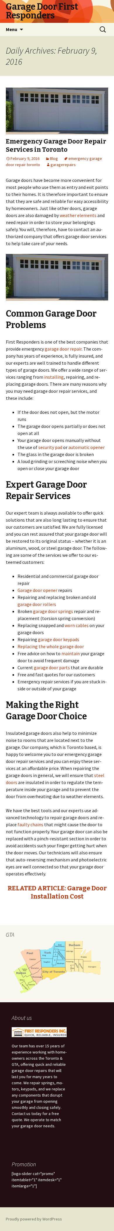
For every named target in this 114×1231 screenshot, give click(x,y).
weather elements (78, 215)
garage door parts (52, 667)
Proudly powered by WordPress (34, 1219)
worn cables (77, 625)
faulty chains (30, 824)
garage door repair (63, 349)
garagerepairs (63, 164)
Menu (11, 29)
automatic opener (86, 447)
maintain (70, 653)
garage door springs (52, 611)
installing (54, 377)
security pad (50, 447)
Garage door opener (37, 590)
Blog (54, 158)
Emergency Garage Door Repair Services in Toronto (56, 145)
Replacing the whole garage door (51, 646)
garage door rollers (37, 604)
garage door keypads (58, 639)
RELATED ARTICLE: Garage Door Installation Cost (57, 892)
